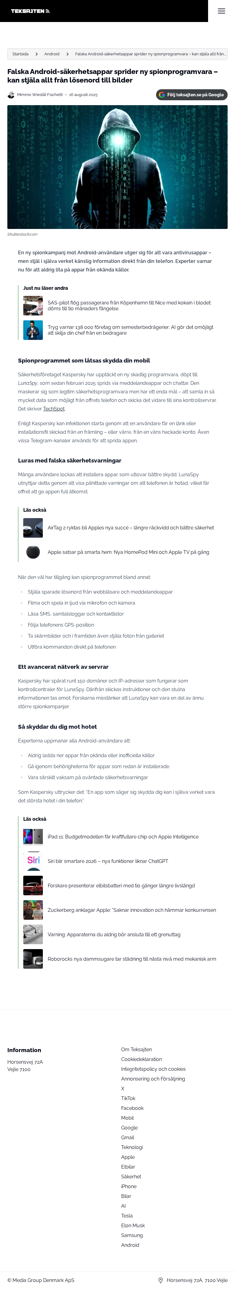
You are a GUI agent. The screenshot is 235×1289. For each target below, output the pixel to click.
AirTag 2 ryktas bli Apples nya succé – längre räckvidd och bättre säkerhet (131, 528)
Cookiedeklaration (141, 1059)
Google (129, 1128)
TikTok (128, 1098)
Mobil (127, 1118)
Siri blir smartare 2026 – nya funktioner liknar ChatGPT (108, 861)
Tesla (127, 1216)
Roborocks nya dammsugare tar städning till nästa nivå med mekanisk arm (132, 959)
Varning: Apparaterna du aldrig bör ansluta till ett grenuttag (114, 934)
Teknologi (132, 1147)
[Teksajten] (107, 11)
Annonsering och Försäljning (153, 1079)
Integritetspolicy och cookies (153, 1069)
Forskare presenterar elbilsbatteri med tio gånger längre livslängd (121, 886)
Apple (128, 1157)
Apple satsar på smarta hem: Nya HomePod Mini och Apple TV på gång (128, 552)
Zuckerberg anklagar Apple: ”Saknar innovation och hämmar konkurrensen (132, 910)
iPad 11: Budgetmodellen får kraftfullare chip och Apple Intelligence (123, 837)
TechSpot (54, 409)
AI (123, 1206)
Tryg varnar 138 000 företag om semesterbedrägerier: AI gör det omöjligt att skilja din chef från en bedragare (130, 330)
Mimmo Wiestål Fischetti (40, 94)
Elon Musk (133, 1225)
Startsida (20, 54)
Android (51, 54)
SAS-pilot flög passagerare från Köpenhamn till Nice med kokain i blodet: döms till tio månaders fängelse (129, 305)
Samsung (132, 1235)
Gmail (127, 1137)
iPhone (128, 1186)
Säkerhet (131, 1177)
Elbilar (128, 1167)
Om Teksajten (136, 1049)
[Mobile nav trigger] (221, 11)
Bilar (126, 1196)
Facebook (132, 1108)
